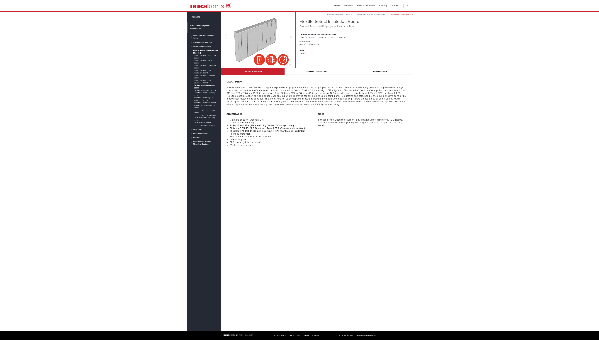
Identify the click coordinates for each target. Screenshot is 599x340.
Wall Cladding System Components (339, 14)
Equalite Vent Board (202, 123)
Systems (336, 6)
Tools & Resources (366, 6)
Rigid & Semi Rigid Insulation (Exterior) (371, 14)
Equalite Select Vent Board (205, 115)
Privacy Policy (280, 335)
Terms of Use (294, 335)
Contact (315, 335)
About (306, 335)
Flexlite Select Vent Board (205, 90)
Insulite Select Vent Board (205, 103)
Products (348, 6)
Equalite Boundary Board (204, 125)
